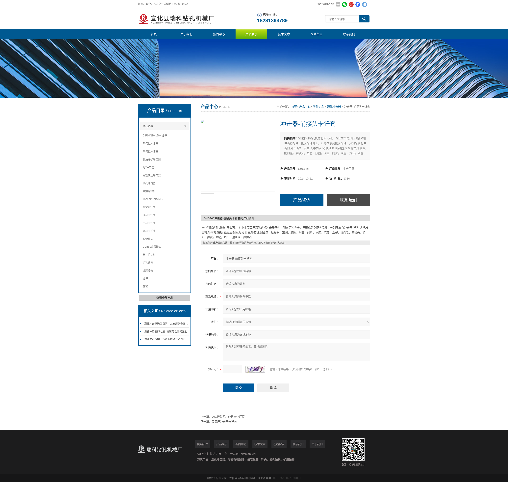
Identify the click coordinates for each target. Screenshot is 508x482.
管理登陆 (202, 453)
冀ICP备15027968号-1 (287, 478)
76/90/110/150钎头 (153, 199)
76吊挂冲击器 (150, 151)
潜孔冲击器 (149, 183)
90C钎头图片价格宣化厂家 (228, 416)
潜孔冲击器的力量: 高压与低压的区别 (165, 331)
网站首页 (202, 444)
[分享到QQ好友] (364, 4)
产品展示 (251, 34)
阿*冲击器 (148, 167)
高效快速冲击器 (152, 175)
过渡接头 (148, 270)
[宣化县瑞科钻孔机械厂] (197, 18)
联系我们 (349, 34)
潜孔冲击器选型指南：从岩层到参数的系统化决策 (172, 323)
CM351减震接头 (152, 246)
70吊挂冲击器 (150, 143)
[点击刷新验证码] (255, 369)
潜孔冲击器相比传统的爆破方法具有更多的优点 (171, 339)
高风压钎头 (149, 230)
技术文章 (284, 34)
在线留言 (316, 34)
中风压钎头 (149, 222)
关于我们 (186, 34)
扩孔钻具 (148, 262)
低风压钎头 (149, 214)
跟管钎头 (148, 238)
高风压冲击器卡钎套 (224, 421)
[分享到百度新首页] (358, 4)
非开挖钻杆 (149, 254)
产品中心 (304, 106)
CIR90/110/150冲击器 (155, 135)
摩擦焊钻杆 (149, 191)
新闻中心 (219, 34)
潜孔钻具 (148, 126)
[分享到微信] (344, 4)
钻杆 (145, 278)
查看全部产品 (164, 297)
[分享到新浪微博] (351, 4)
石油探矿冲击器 (152, 159)
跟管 (145, 286)
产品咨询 (302, 200)
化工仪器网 (232, 453)
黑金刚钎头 (149, 207)
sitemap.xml (248, 453)
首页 (154, 34)
